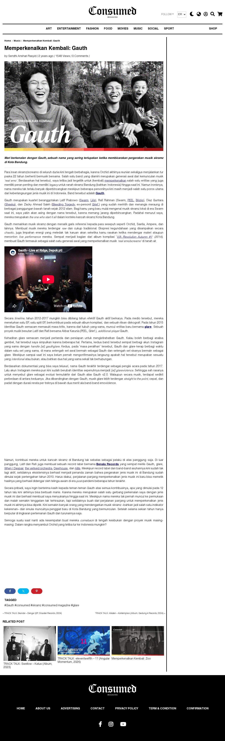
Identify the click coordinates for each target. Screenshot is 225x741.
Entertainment (69, 29)
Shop (213, 29)
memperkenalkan (115, 181)
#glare (75, 605)
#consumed (22, 605)
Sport (169, 29)
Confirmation (197, 708)
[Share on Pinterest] (36, 591)
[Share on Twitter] (23, 591)
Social (153, 29)
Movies (123, 29)
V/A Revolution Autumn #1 (134, 237)
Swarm (84, 200)
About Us (43, 708)
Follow (166, 14)
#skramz (36, 605)
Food (108, 29)
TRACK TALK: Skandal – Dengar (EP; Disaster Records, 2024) (33, 613)
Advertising (70, 708)
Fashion (92, 29)
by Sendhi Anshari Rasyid (20, 56)
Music (138, 29)
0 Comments (80, 56)
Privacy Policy (126, 708)
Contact (98, 708)
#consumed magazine (56, 605)
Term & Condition (162, 708)
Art (49, 29)
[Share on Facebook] (10, 591)
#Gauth (9, 605)
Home (7, 41)
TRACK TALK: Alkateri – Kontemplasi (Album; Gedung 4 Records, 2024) (129, 613)
